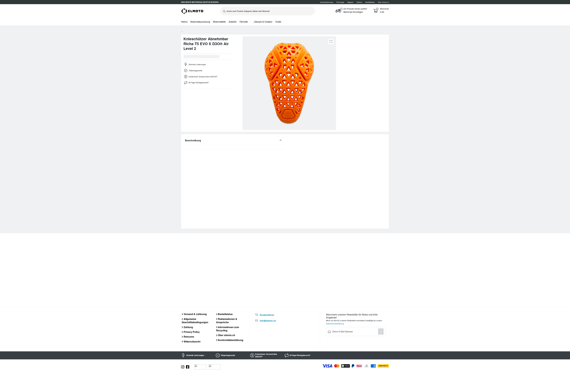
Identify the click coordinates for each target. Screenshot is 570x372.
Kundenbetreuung (326, 2)
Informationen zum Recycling (227, 328)
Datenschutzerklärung (335, 323)
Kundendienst (267, 314)
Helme (184, 21)
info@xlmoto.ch (268, 320)
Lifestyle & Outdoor (263, 21)
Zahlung (188, 327)
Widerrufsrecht (191, 341)
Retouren (188, 336)
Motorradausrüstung (200, 21)
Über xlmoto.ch (383, 2)
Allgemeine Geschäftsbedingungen (195, 320)
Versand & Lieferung (195, 314)
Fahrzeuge (340, 2)
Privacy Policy (191, 332)
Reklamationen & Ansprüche (226, 320)
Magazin (350, 2)
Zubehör (233, 21)
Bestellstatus (225, 314)
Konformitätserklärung (230, 340)
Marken (359, 2)
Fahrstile (244, 21)
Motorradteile (219, 21)
